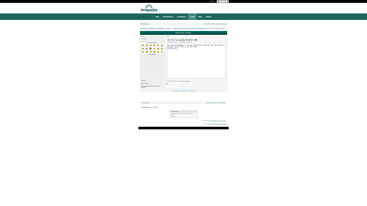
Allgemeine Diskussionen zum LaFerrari (184, 28)
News (200, 17)
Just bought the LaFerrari (203, 28)
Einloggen (218, 24)
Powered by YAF (206, 123)
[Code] (179, 40)
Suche (205, 24)
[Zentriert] (189, 40)
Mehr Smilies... (152, 54)
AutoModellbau (159, 28)
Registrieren (224, 24)
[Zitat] (176, 40)
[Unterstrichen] (173, 40)
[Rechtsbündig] (192, 40)
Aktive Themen (211, 24)
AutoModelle (181, 17)
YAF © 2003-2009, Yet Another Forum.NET (218, 123)
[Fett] (168, 40)
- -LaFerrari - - (168, 28)
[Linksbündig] (187, 40)
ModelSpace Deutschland (147, 28)
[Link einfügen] (184, 40)
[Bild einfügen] (181, 40)
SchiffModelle (168, 17)
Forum (192, 17)
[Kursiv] (171, 40)
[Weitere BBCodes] (196, 40)
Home (157, 17)
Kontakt (211, 1)
